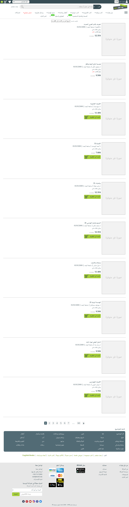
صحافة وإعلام (119, 441)
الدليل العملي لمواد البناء (93, 342)
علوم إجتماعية (60, 445)
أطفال (22, 434)
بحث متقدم (98, 455)
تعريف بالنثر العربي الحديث (92, 24)
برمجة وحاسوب (96, 262)
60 (79, 423)
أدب (43, 437)
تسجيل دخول (122, 2)
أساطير (22, 437)
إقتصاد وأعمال (40, 434)
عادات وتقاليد (20, 445)
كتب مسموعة (88, 455)
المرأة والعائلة (80, 441)
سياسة (102, 445)
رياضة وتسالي (119, 445)
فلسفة (82, 445)
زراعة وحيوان (60, 437)
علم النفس (101, 448)
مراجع (62, 441)
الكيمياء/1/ (97, 143)
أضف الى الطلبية (95, 117)
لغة (103, 434)
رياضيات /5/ (97, 183)
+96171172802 (37, 474)
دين (43, 441)
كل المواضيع (120, 434)
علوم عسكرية (120, 448)
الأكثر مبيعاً (59, 455)
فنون (82, 434)
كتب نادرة (51, 455)
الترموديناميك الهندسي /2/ (92, 223)
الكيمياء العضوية (95, 104)
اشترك (16, 494)
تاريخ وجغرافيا (79, 437)
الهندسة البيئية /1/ (95, 302)
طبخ (122, 437)
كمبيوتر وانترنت (99, 441)
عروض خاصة (78, 455)
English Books (28, 455)
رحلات (42, 445)
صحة (102, 437)
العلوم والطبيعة (19, 441)
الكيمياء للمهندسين (95, 382)
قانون (82, 448)
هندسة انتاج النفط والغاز (93, 64)
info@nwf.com (37, 477)
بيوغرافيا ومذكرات (58, 434)
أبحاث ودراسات (41, 455)
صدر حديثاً (68, 455)
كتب (105, 455)
